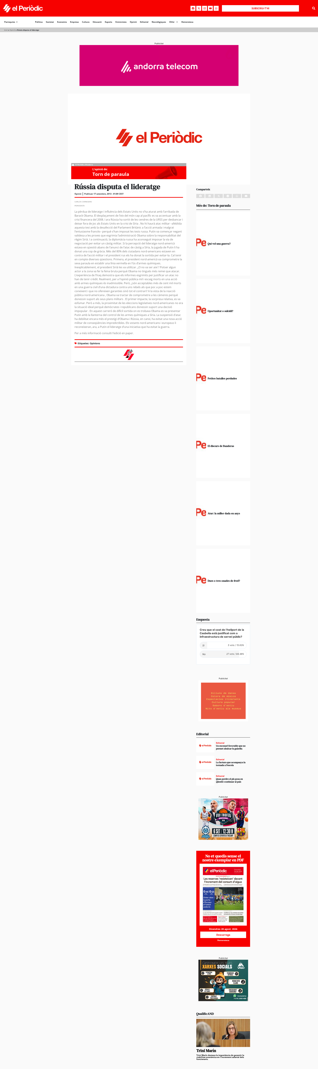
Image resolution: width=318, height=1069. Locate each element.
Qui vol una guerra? (219, 243)
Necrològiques (159, 22)
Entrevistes (121, 22)
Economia (62, 22)
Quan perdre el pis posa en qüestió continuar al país (229, 780)
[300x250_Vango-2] (223, 1000)
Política (39, 22)
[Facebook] (192, 8)
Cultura (85, 22)
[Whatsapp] (216, 8)
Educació (97, 22)
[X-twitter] (198, 8)
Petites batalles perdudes (222, 378)
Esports (108, 22)
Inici (6, 30)
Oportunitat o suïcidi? (220, 311)
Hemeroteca (187, 22)
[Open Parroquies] (17, 22)
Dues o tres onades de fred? (224, 581)
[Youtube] (210, 8)
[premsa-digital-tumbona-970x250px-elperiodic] (159, 85)
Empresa (74, 22)
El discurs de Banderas (221, 446)
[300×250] (223, 720)
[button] (313, 8)
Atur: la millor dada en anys (224, 513)
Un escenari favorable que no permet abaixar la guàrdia (231, 747)
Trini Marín (206, 1050)
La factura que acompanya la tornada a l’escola (230, 764)
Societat (50, 22)
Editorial (144, 22)
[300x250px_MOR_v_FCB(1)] (223, 838)
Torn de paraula (110, 174)
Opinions (95, 343)
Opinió (133, 22)
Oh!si (171, 22)
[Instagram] (204, 8)
